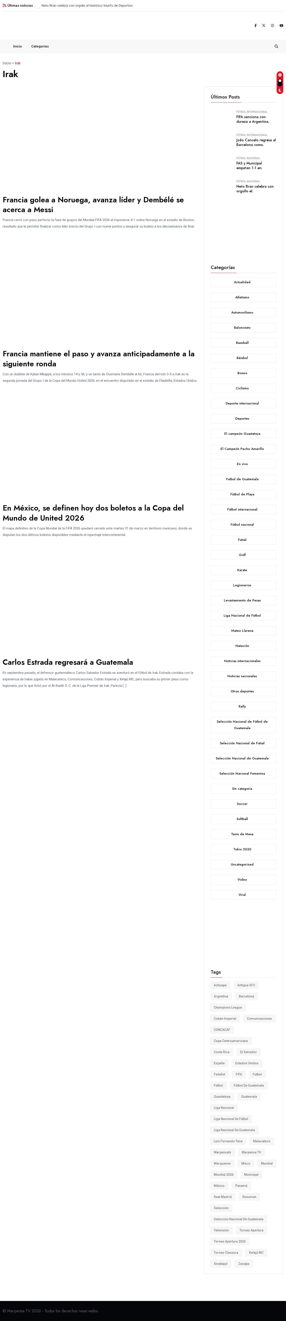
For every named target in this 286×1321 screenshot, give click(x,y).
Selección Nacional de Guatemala (238, 1219)
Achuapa (220, 985)
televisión (221, 1230)
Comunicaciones (259, 1018)
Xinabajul (220, 1264)
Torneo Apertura (251, 1230)
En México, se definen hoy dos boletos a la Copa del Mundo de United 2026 (93, 513)
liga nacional (224, 1108)
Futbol (257, 1074)
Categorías (40, 46)
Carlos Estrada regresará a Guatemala (68, 662)
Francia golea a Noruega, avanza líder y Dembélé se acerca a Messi (93, 204)
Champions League (228, 1007)
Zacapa (243, 1264)
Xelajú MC (256, 1252)
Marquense (222, 1163)
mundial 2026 (223, 1174)
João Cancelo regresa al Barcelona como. (256, 142)
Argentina (221, 996)
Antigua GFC (246, 985)
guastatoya (222, 1096)
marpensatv (222, 1152)
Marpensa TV (251, 1152)
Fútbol (218, 1085)
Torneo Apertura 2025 (230, 1241)
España (219, 1063)
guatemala (249, 1096)
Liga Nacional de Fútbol (231, 1119)
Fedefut (219, 1074)
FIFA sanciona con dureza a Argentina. (252, 119)
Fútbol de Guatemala (249, 1085)
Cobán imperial (225, 1018)
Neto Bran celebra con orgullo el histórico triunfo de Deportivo (87, 6)
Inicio (17, 46)
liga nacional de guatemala (234, 1130)
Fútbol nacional (248, 158)
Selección (221, 1208)
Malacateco (261, 1141)
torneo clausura (226, 1252)
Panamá (241, 1186)
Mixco (245, 1163)
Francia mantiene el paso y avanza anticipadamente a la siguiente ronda (99, 358)
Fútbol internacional (251, 112)
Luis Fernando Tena (228, 1141)
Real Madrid (223, 1197)
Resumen (249, 1197)
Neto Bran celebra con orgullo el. (255, 189)
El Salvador (248, 1052)
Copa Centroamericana (231, 1041)
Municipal (251, 1174)
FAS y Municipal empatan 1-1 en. (249, 165)
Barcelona (246, 996)
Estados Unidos (247, 1063)
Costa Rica (221, 1052)
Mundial (267, 1163)
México (219, 1186)
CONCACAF (222, 1030)
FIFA (239, 1074)
